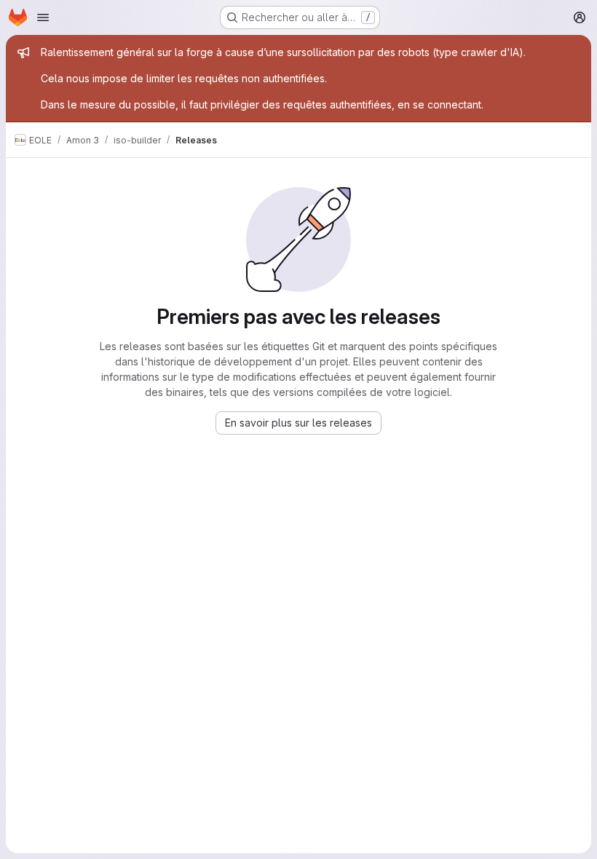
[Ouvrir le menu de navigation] (43, 17)
